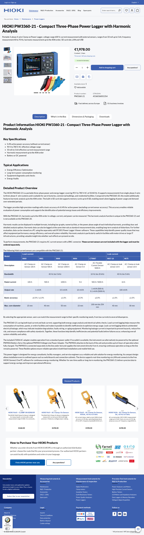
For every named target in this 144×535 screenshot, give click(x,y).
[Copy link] (89, 76)
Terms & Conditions (46, 515)
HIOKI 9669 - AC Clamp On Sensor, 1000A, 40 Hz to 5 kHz (89, 413)
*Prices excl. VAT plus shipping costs (84, 56)
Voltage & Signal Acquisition (121, 500)
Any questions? (59, 462)
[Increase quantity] (87, 67)
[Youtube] (120, 514)
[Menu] (11, 517)
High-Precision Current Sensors (122, 489)
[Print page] (83, 76)
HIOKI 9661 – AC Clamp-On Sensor (55, 412)
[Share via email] (77, 76)
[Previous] (6, 408)
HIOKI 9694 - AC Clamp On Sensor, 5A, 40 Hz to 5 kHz (122, 413)
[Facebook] (114, 514)
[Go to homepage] (13, 10)
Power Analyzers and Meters (121, 487)
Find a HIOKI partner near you (28, 462)
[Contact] (138, 529)
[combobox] (109, 10)
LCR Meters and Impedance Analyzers (124, 495)
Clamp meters (80, 489)
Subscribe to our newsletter (18, 496)
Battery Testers (117, 492)
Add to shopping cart (107, 67)
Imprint (42, 513)
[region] (36, 71)
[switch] (7, 528)
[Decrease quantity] (76, 67)
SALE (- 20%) (44, 495)
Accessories (44, 492)
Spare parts (43, 497)
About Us (7, 513)
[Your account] (131, 10)
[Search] (119, 10)
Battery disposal (45, 521)
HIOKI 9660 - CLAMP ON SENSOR (21, 412)
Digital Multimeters (82, 487)
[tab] (40, 116)
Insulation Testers (82, 492)
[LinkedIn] (125, 514)
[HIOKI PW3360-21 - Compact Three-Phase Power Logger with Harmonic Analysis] (42, 71)
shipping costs (135, 532)
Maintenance (44, 487)
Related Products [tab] (72, 381)
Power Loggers (81, 500)
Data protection (45, 518)
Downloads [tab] (104, 116)
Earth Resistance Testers (84, 495)
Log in (6, 2)
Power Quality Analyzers (84, 497)
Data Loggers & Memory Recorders (123, 497)
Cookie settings (45, 523)
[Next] (137, 408)
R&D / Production (45, 489)
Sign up (13, 2)
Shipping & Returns (10, 515)
